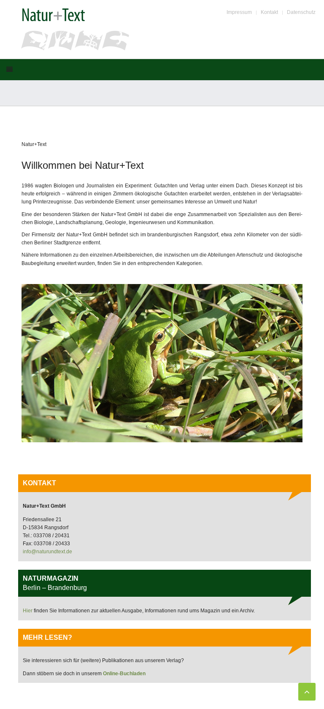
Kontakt (269, 12)
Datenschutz (301, 12)
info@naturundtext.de (47, 552)
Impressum (239, 12)
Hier (28, 611)
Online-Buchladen (124, 674)
